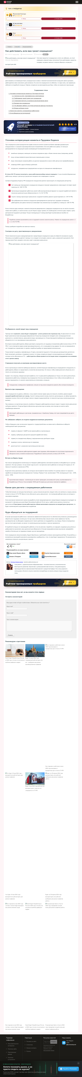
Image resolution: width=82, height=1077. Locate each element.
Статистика (29, 1045)
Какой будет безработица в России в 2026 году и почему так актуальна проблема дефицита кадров (15, 660)
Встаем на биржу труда (20, 108)
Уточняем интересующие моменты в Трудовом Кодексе (26, 93)
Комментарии (42, 54)
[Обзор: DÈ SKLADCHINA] (10, 24)
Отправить (53, 1041)
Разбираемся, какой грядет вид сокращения (26, 98)
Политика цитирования (11, 1058)
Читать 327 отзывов (68, 129)
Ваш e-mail (10, 613)
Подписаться (34, 553)
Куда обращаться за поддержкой (19, 113)
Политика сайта (12, 1049)
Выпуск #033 (16, 54)
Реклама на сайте (31, 1041)
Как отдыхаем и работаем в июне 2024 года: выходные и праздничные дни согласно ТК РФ (54, 768)
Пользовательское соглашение (13, 1045)
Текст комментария (12, 619)
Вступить (68, 553)
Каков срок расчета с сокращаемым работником (24, 111)
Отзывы (59, 18)
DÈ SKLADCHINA (17, 23)
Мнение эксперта (31, 1048)
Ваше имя (10, 606)
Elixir (14, 33)
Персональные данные (12, 1053)
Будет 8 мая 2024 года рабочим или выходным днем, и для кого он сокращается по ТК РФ (34, 788)
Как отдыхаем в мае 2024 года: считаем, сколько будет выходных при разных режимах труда (14, 1027)
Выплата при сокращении (21, 103)
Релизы (28, 1051)
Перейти (69, 72)
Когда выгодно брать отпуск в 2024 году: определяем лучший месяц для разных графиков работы (55, 1027)
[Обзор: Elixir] (10, 34)
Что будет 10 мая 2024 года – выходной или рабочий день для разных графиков (14, 897)
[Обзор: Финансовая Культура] (10, 14)
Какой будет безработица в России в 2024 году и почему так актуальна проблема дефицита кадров (35, 1027)
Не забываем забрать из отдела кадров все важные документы (32, 106)
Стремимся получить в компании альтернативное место (30, 101)
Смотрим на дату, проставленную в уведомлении (28, 96)
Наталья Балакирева (27, 54)
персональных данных (48, 1050)
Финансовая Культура (19, 14)
